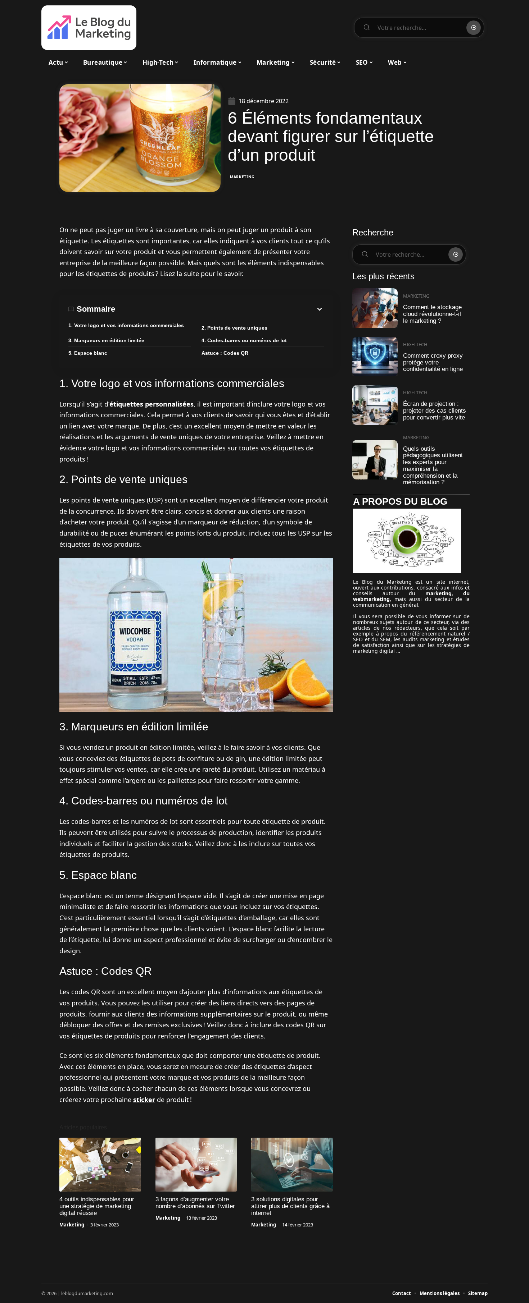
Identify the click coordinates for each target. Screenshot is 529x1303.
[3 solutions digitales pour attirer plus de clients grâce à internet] (292, 1165)
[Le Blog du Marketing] (89, 27)
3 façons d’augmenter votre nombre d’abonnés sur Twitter (195, 1203)
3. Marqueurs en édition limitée (106, 340)
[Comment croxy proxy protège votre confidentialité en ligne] (375, 357)
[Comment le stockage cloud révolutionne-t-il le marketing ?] (375, 308)
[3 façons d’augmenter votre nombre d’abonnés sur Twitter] (196, 1165)
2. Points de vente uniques (234, 328)
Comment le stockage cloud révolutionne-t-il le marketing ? (432, 314)
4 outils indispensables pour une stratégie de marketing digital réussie (96, 1206)
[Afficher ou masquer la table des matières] (219, 309)
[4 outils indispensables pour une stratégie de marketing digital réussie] (100, 1165)
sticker (144, 1099)
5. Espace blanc (87, 353)
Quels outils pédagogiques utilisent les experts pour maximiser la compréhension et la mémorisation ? (433, 465)
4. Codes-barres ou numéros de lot (244, 340)
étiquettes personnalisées (151, 404)
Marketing (242, 176)
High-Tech (415, 344)
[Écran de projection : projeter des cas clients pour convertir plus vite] (375, 405)
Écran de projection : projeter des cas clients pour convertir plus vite (434, 410)
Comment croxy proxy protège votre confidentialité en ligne (433, 362)
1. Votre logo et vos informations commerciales (126, 325)
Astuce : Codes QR (225, 353)
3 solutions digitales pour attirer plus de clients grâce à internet (290, 1206)
